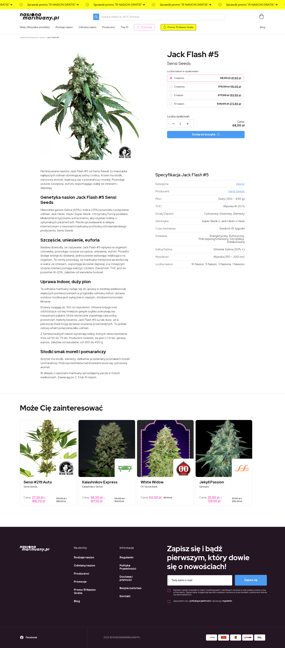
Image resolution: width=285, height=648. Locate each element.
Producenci (81, 573)
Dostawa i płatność (126, 578)
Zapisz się (250, 580)
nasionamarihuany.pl (29, 37)
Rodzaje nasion (84, 557)
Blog (262, 27)
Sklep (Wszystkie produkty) (35, 27)
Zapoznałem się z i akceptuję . (203, 601)
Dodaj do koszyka (203, 134)
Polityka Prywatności (128, 567)
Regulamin (126, 557)
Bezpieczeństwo (131, 588)
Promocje (146, 27)
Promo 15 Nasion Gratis (180, 27)
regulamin (227, 601)
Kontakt (125, 596)
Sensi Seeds (179, 63)
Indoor (42, 37)
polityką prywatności (200, 601)
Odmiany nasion (84, 565)
